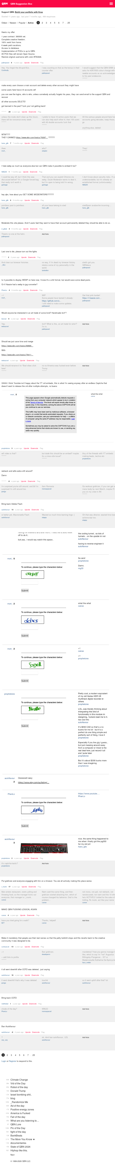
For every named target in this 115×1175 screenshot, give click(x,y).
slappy (44, 517)
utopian (44, 150)
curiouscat (5, 946)
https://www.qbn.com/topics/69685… (17, 345)
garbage (4, 184)
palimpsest (5, 62)
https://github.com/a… (51, 300)
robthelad (4, 1003)
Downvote (34, 62)
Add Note (45, 234)
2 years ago (15, 257)
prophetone (5, 448)
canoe (3, 899)
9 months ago (16, 290)
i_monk (4, 886)
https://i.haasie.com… (92, 297)
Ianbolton (45, 270)
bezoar (4, 318)
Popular (22, 22)
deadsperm (46, 954)
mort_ (3, 150)
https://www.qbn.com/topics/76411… (17, 354)
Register (12, 1061)
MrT (2, 923)
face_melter (86, 962)
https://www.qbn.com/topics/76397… (32, 137)
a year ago (16, 111)
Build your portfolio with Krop (29, 12)
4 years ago (18, 62)
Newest (13, 22)
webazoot (5, 326)
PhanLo (4, 290)
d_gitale (4, 229)
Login (3, 1061)
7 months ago (18, 143)
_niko (3, 265)
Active (31, 22)
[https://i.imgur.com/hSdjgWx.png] (57, 416)
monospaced (46, 489)
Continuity (5, 70)
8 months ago (18, 200)
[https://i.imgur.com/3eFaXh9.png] (57, 693)
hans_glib (4, 143)
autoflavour (5, 509)
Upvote (26, 62)
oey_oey (4, 1040)
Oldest (4, 22)
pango (3, 491)
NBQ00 (4, 171)
